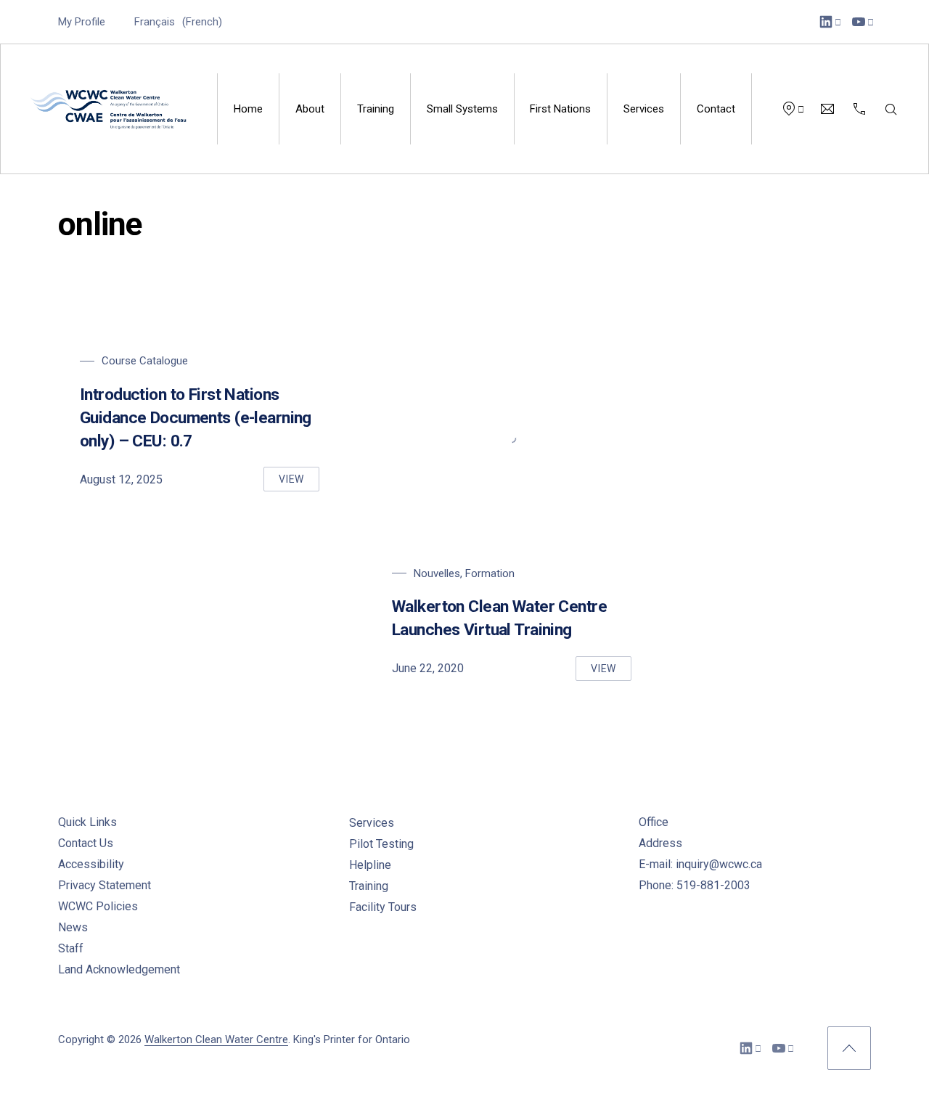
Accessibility (91, 864)
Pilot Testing (381, 844)
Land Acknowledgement (119, 969)
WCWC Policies (98, 906)
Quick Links (87, 822)
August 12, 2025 (121, 479)
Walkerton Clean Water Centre (216, 1039)
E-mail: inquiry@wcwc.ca (700, 864)
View (299, 482)
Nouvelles (437, 573)
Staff (70, 948)
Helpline (370, 865)
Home (248, 108)
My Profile (81, 21)
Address (660, 843)
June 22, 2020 (428, 668)
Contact (716, 108)
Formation (490, 573)
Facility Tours (383, 907)
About (309, 108)
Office (653, 822)
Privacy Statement (104, 885)
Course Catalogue (145, 360)
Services (643, 108)
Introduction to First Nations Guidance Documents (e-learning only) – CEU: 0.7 (195, 418)
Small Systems (462, 108)
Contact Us (85, 843)
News (73, 927)
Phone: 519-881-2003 (694, 885)
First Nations (560, 108)
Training (375, 108)
